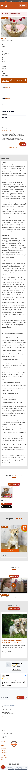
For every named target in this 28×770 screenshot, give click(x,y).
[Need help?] (3, 767)
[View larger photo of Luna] (11, 487)
